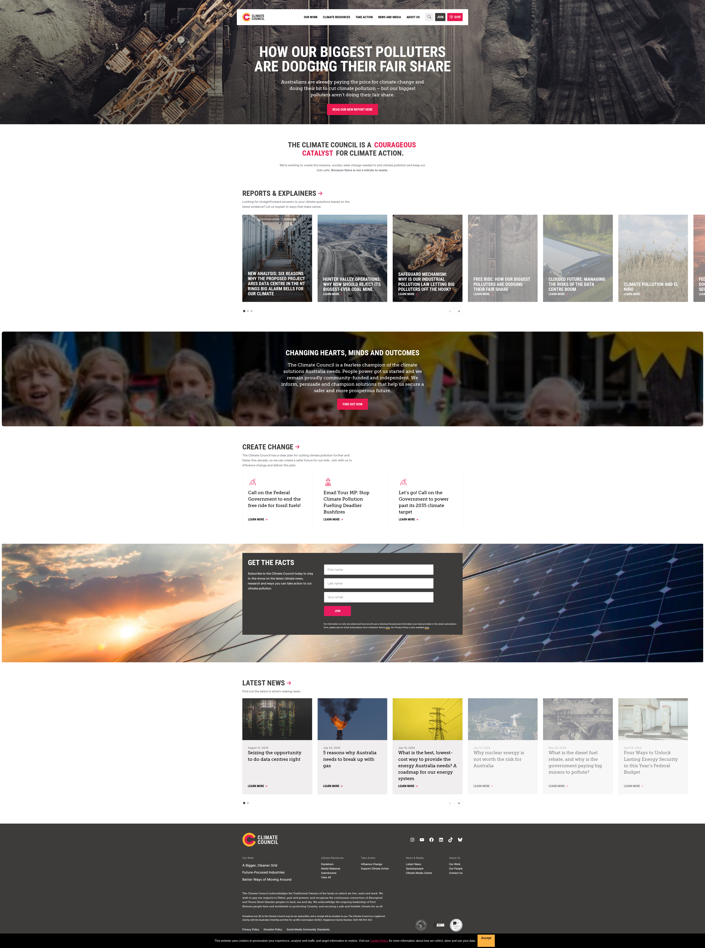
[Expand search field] (429, 17)
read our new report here (352, 109)
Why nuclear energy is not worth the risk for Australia (498, 759)
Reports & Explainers (279, 193)
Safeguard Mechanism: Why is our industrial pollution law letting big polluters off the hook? (426, 282)
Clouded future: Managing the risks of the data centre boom (577, 284)
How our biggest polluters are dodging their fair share (352, 59)
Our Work (310, 17)
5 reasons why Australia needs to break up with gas (350, 759)
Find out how (352, 404)
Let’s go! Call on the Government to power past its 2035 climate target (424, 503)
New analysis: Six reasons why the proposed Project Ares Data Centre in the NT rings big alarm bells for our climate (276, 283)
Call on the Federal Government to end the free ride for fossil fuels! (274, 499)
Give (457, 17)
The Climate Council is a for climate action (352, 149)
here (388, 627)
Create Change (267, 447)
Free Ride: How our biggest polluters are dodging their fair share (501, 284)
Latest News (263, 683)
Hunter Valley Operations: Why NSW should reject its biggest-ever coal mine (352, 284)
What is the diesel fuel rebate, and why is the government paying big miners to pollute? (575, 763)
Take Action (364, 17)
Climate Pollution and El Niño (651, 287)
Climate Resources (336, 17)
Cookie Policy (379, 940)
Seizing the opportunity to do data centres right (274, 756)
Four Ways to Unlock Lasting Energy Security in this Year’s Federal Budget (651, 763)
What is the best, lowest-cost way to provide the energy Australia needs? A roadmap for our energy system (427, 766)
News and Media (389, 17)
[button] (244, 311)
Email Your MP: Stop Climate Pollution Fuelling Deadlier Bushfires (346, 503)
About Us (413, 17)
